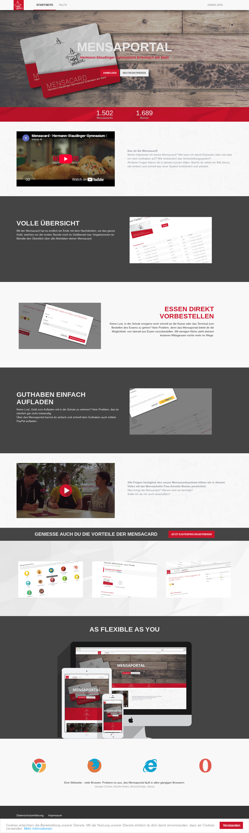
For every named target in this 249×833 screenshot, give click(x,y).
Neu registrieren (134, 73)
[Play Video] (69, 490)
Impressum (55, 815)
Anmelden (215, 4)
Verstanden (231, 825)
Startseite (44, 4)
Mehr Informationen (38, 828)
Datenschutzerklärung (30, 815)
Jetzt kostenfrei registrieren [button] (191, 534)
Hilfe (63, 4)
